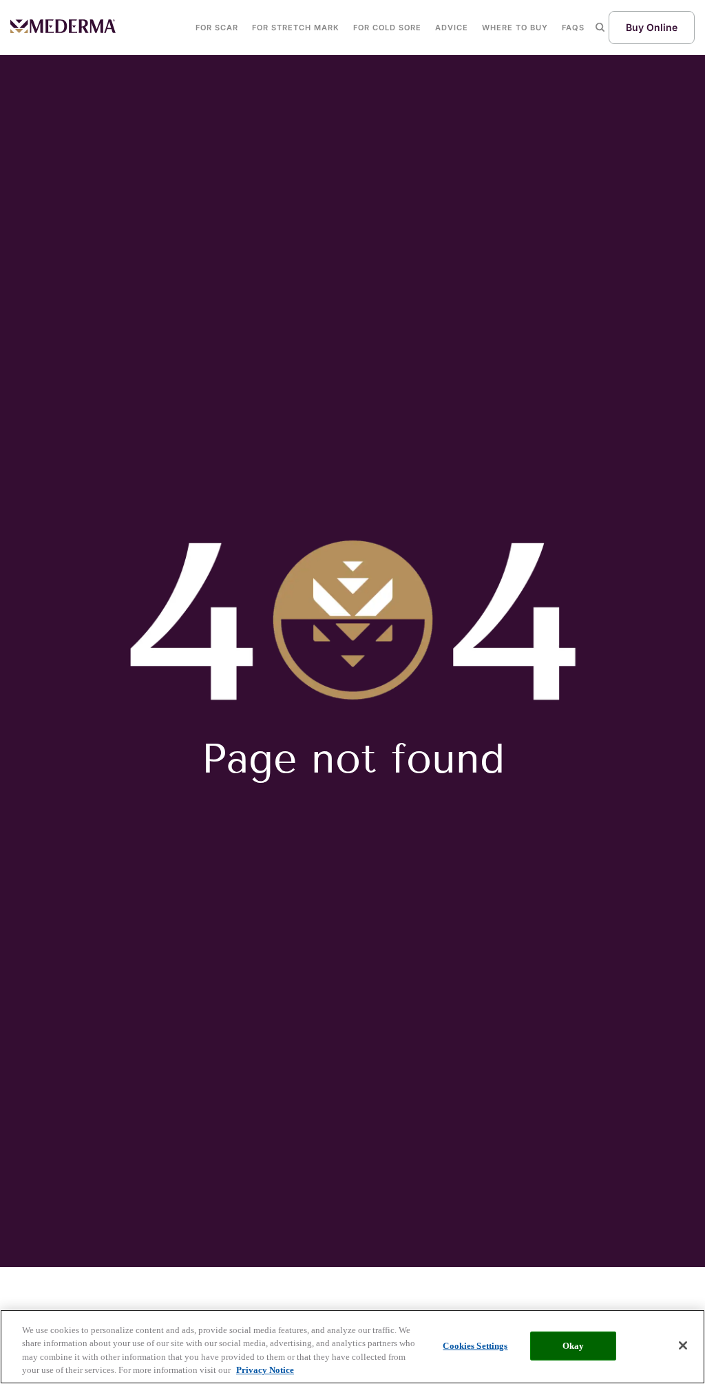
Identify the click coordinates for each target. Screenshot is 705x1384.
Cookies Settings (475, 1346)
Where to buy (515, 27)
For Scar (217, 27)
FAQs (573, 27)
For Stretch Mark (295, 27)
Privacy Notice (265, 1370)
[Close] (683, 1345)
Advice (451, 27)
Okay (573, 1346)
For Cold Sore (387, 27)
